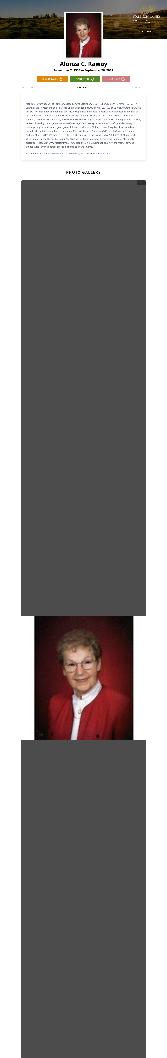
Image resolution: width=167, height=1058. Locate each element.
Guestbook (138, 87)
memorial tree (60, 153)
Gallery (82, 87)
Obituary (27, 87)
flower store (103, 153)
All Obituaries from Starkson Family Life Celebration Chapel (146, 22)
